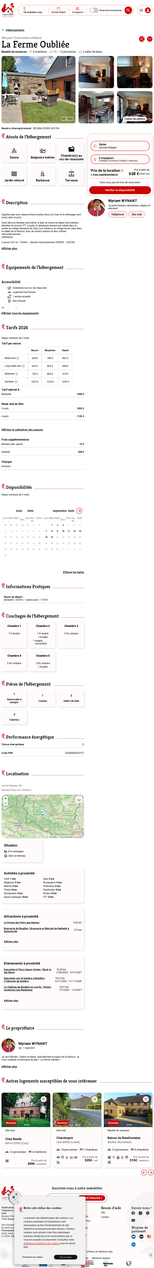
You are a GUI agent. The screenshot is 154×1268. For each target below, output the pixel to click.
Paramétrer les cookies (33, 1257)
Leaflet (54, 837)
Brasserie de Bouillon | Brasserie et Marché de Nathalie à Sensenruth (36, 930)
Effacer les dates (73, 572)
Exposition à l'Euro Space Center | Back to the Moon (27, 971)
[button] (42, 812)
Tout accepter (66, 1257)
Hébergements (15, 30)
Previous (144, 1172)
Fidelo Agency (150, 1255)
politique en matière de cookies (42, 1243)
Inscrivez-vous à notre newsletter (77, 1188)
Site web (137, 214)
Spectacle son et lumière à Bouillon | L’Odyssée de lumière (24, 980)
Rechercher (128, 10)
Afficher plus (9, 248)
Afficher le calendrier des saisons (22, 429)
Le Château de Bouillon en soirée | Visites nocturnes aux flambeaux (27, 988)
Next (44, 1113)
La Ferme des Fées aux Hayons (21, 922)
